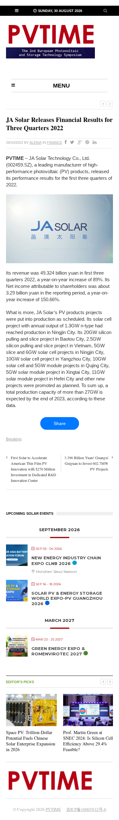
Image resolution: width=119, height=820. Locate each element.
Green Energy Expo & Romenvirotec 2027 (58, 651)
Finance (54, 142)
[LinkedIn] (93, 142)
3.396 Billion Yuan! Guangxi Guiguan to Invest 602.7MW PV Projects (86, 463)
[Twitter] (71, 142)
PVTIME (53, 809)
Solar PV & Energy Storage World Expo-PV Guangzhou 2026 (66, 598)
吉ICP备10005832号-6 (86, 809)
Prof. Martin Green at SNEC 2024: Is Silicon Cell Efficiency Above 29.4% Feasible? (88, 741)
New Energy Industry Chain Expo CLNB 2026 (66, 560)
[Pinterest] (86, 142)
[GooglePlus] (78, 142)
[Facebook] (64, 142)
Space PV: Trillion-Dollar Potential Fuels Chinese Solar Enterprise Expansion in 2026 (30, 741)
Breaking (14, 439)
